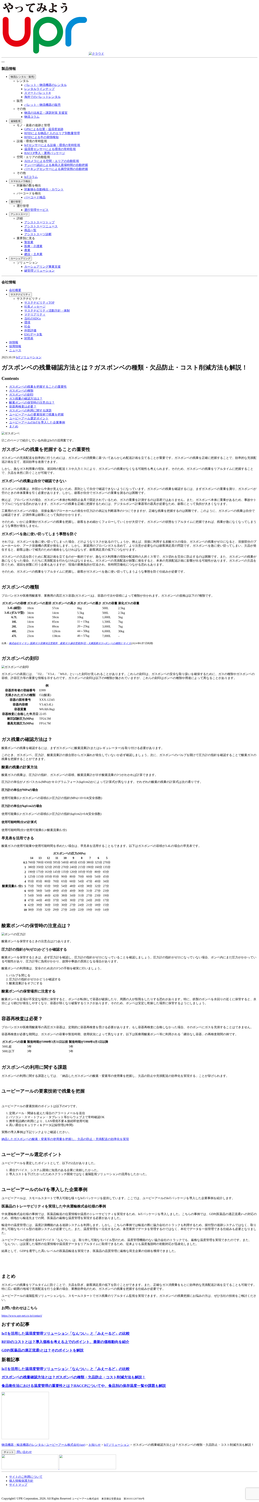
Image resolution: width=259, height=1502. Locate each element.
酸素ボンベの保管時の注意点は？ (32, 402)
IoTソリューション (29, 357)
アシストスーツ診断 (38, 234)
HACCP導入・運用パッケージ (44, 153)
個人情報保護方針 (21, 1480)
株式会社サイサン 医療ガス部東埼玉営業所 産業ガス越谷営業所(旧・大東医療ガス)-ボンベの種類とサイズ (70, 643)
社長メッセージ (35, 306)
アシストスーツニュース (41, 226)
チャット (8, 1452)
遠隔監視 (15, 121)
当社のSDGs (32, 318)
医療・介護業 (33, 246)
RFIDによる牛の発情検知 (41, 137)
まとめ (13, 426)
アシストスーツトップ (39, 222)
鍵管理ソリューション (39, 270)
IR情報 (13, 342)
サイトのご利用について (25, 1476)
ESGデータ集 (33, 334)
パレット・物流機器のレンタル (45, 85)
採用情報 (15, 346)
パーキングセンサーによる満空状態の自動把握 (56, 169)
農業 (27, 250)
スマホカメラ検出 (20, 181)
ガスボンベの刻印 (21, 394)
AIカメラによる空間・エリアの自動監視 (51, 161)
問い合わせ (24, 1452)
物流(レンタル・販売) (22, 76)
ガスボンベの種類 (21, 390)
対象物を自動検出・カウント (44, 189)
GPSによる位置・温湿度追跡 (43, 129)
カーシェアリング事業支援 (42, 266)
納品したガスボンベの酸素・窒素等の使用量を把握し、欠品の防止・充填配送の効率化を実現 (65, 1139)
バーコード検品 (35, 197)
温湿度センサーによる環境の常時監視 (50, 149)
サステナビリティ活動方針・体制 (47, 310)
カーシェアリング (20, 258)
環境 (27, 322)
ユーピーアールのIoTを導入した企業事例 (37, 422)
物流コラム (31, 116)
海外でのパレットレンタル (42, 96)
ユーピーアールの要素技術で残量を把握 (36, 414)
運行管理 (15, 201)
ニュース (15, 350)
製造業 (28, 242)
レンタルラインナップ (39, 88)
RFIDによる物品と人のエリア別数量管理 (52, 133)
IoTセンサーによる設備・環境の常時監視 (52, 145)
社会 (27, 326)
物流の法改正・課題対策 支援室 (45, 112)
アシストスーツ (19, 214)
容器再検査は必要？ (22, 406)
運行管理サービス (36, 209)
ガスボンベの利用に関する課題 (30, 410)
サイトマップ (18, 1484)
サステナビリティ (20, 294)
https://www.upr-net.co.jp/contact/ (22, 1315)
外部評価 (30, 330)
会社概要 (15, 290)
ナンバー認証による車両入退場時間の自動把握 (56, 165)
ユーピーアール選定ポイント (29, 418)
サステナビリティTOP (39, 302)
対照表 (28, 338)
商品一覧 (30, 230)
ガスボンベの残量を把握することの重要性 (38, 386)
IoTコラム (31, 176)
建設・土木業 (33, 254)
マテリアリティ (35, 314)
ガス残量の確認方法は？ (25, 398)
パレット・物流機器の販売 (42, 104)
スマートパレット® (37, 92)
